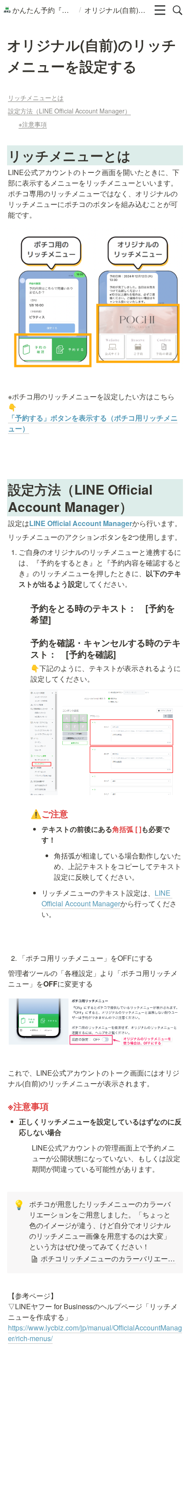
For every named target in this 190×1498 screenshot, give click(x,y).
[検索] (177, 10)
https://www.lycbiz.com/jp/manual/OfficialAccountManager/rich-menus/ (95, 1332)
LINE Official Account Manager (80, 523)
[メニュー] (160, 10)
